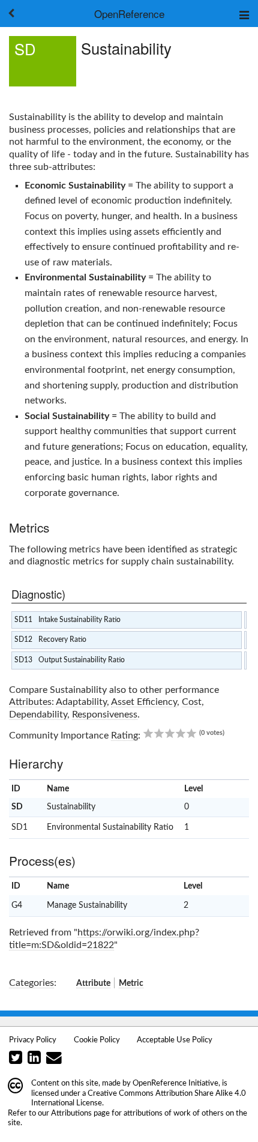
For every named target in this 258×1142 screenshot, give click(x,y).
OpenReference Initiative (175, 1083)
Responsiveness (104, 714)
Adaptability (81, 702)
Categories (31, 983)
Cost (192, 702)
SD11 (23, 619)
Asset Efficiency (144, 702)
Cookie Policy (97, 1040)
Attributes (30, 702)
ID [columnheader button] (15, 789)
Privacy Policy (32, 1040)
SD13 (23, 659)
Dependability (38, 714)
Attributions (71, 1113)
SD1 (19, 827)
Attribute (93, 983)
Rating (124, 735)
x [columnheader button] (233, 788)
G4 (16, 905)
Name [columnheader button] (58, 789)
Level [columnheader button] (193, 789)
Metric (131, 983)
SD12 (23, 639)
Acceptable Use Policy (174, 1040)
